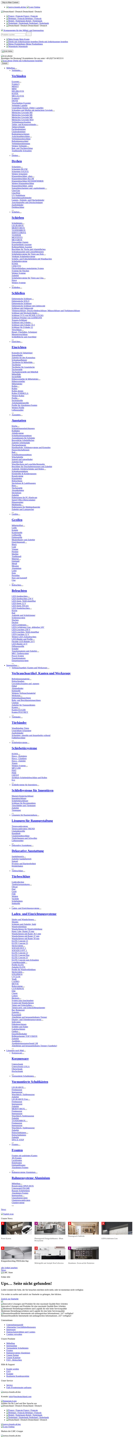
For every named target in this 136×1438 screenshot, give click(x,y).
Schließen (18, 293)
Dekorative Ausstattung (28, 851)
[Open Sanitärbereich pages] (25, 857)
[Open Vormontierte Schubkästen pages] (35, 1076)
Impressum (11, 1329)
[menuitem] (10, 68)
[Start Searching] (28, 34)
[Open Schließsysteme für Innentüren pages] (38, 785)
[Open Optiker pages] (19, 1032)
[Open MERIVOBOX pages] (26, 1109)
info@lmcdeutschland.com (20, 1396)
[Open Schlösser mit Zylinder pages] (32, 323)
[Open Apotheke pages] (21, 1041)
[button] (68, 11)
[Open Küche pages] (18, 426)
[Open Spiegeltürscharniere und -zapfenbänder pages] (46, 188)
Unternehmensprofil (14, 1325)
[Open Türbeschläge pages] (24, 871)
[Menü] (7, 51)
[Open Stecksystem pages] (23, 972)
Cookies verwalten (14, 1334)
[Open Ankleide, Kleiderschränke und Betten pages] (45, 469)
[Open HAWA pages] (19, 754)
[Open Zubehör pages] (20, 1013)
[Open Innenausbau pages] (23, 1196)
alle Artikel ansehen (9, 1268)
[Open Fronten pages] (19, 1145)
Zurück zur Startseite (9, 1299)
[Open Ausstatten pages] (21, 415)
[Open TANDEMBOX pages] (27, 1121)
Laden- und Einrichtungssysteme (34, 914)
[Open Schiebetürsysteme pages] (28, 743)
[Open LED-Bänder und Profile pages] (34, 639)
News (3, 1270)
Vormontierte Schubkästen (30, 1081)
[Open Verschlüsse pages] (23, 330)
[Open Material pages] (20, 559)
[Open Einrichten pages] (21, 342)
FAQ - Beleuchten (14, 1360)
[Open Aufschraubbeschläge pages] (31, 137)
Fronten (17, 1150)
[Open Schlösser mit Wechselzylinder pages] (38, 313)
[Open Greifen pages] (19, 514)
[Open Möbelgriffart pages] (24, 526)
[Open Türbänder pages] (21, 717)
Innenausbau (11, 1346)
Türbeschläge (21, 876)
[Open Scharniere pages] (22, 167)
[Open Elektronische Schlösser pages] (33, 299)
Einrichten (19, 347)
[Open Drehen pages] (19, 156)
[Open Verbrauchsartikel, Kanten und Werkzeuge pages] (48, 668)
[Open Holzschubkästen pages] (27, 1133)
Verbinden (19, 76)
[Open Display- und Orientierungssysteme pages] (42, 1020)
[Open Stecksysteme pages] (24, 946)
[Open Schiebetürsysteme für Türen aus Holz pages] (45, 254)
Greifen (17, 520)
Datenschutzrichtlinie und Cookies (20, 1332)
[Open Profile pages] (18, 398)
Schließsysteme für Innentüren (32, 790)
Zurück (4, 63)
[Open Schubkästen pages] (23, 223)
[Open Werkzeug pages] (21, 696)
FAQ (8, 1371)
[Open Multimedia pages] (22, 505)
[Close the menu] (13, 153)
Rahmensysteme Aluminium (31, 1178)
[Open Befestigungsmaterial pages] (30, 679)
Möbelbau (10, 1343)
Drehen (17, 161)
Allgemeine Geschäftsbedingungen (21, 1327)
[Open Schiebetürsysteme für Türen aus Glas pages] (44, 278)
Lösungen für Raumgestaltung (32, 820)
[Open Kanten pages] (19, 708)
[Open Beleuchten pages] (22, 585)
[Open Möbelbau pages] (16, 68)
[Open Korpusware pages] (23, 1053)
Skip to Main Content (10, 2)
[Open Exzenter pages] (20, 82)
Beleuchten (19, 590)
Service (9, 1385)
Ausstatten (19, 420)
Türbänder (19, 722)
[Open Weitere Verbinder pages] (28, 146)
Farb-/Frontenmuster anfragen (18, 1387)
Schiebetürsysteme (24, 748)
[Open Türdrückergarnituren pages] (31, 885)
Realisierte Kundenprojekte (17, 1376)
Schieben (18, 217)
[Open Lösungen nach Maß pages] (25, 1051)
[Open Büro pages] (17, 486)
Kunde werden (12, 1369)
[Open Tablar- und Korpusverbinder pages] (37, 125)
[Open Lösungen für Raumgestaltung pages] (38, 815)
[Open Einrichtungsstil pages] (26, 542)
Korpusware (20, 1058)
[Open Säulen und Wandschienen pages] (35, 920)
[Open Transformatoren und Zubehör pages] (38, 651)
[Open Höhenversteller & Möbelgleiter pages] (39, 379)
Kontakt (9, 1374)
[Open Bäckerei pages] (20, 998)
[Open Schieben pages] (20, 212)
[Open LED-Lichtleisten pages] (27, 625)
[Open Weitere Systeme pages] (27, 766)
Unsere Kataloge (13, 1357)
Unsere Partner (12, 1355)
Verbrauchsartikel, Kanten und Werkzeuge (41, 673)
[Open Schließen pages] (21, 288)
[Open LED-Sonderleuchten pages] (31, 608)
